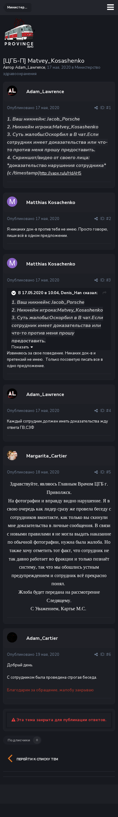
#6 (108, 654)
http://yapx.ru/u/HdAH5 (60, 173)
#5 (108, 472)
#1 (108, 108)
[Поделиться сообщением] (96, 108)
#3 (108, 280)
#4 (108, 410)
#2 (108, 219)
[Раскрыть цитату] (14, 293)
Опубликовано (33, 108)
